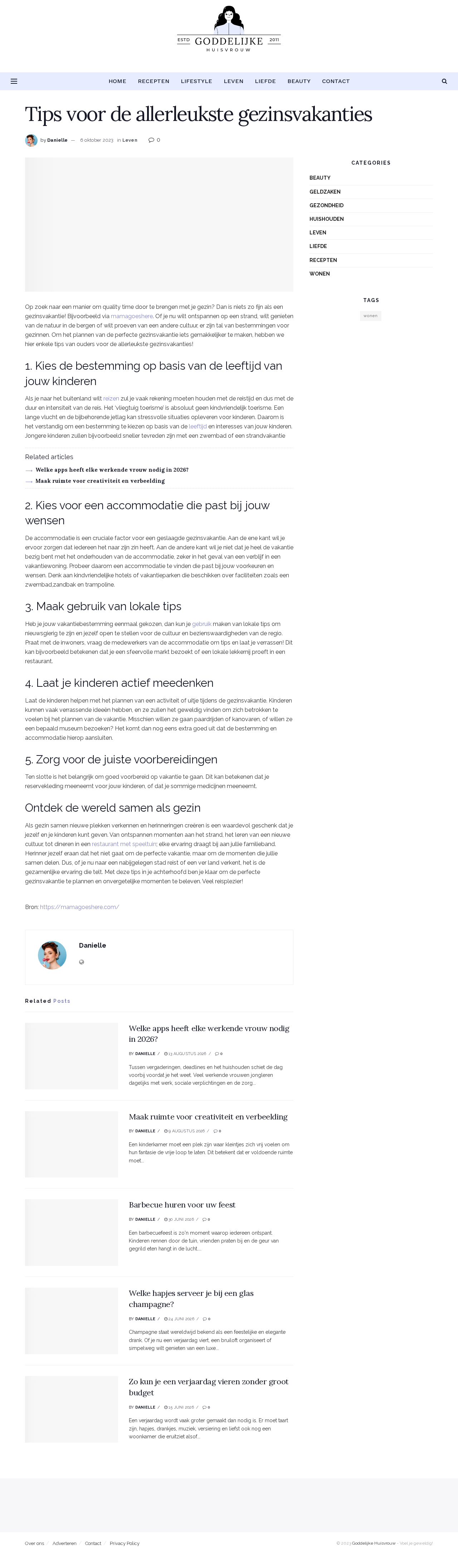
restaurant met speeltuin (124, 844)
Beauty (299, 81)
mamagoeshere (132, 316)
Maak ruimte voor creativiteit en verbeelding (100, 480)
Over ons (34, 1543)
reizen (111, 398)
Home (117, 81)
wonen (371, 316)
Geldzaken (325, 192)
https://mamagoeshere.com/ (80, 907)
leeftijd (198, 426)
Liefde (265, 81)
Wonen (320, 274)
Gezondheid (327, 205)
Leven (233, 81)
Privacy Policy (125, 1543)
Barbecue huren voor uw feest (182, 1205)
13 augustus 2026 (186, 1053)
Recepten (153, 81)
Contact (336, 81)
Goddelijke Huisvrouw (374, 1543)
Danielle (57, 140)
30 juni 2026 (180, 1219)
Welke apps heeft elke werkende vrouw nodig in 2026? (112, 469)
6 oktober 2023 (97, 140)
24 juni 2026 (180, 1319)
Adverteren (65, 1543)
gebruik (201, 624)
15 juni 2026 (180, 1407)
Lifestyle (196, 81)
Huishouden (327, 219)
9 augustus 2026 (186, 1131)
